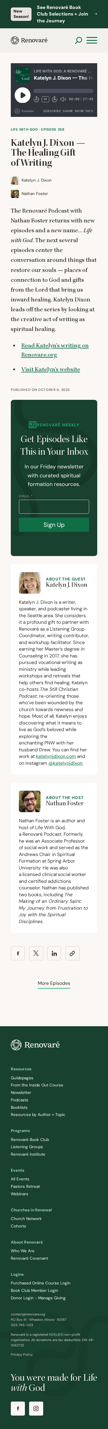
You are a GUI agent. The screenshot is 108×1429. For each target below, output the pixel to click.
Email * (26, 496)
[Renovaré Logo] (29, 40)
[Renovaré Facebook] (18, 1409)
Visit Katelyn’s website (50, 369)
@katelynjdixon (65, 763)
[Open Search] (78, 40)
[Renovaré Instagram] (36, 1409)
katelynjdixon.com (56, 756)
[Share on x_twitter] (36, 953)
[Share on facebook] (18, 953)
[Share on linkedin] (54, 953)
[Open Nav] (91, 40)
